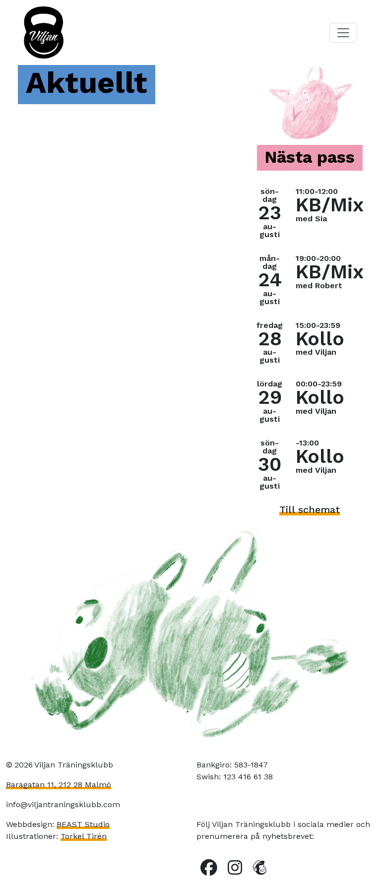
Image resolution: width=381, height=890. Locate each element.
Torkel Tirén (84, 836)
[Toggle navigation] (343, 33)
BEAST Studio (83, 824)
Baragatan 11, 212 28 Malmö (58, 784)
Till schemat (309, 509)
